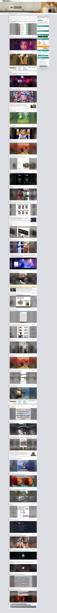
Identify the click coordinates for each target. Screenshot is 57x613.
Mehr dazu (11, 558)
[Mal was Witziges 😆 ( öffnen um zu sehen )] (23, 164)
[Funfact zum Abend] (23, 393)
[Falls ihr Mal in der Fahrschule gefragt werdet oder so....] (23, 332)
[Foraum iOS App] (40, 36)
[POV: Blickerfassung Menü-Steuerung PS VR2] (23, 481)
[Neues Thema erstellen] (8, 17)
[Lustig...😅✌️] (23, 59)
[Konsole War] (23, 362)
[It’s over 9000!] (23, 133)
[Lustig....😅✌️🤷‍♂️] (23, 118)
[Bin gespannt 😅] (23, 414)
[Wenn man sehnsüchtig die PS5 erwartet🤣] (23, 581)
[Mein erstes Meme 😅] (23, 247)
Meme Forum (17, 7)
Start (12, 15)
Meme (14, 15)
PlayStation (46, 32)
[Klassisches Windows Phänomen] (23, 596)
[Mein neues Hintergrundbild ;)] (23, 96)
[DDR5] (23, 232)
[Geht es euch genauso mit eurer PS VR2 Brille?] (23, 496)
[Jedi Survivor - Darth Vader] (23, 279)
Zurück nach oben (44, 66)
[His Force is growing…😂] (23, 527)
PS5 (42, 32)
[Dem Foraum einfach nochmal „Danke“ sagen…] (23, 542)
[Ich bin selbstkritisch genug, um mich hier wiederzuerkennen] (23, 444)
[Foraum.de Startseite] (7, 1)
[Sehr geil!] (23, 194)
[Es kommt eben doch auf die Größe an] (23, 301)
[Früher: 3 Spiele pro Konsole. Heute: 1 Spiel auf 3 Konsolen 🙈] (23, 210)
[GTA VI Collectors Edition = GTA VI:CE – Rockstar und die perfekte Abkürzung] (23, 81)
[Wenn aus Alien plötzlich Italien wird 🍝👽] (23, 179)
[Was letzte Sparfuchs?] (23, 317)
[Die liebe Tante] (23, 347)
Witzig (39, 32)
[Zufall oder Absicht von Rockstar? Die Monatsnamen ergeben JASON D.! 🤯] (23, 44)
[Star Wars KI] (23, 429)
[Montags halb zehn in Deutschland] (23, 378)
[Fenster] (23, 512)
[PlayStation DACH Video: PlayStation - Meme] (13, 290)
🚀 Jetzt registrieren (43, 55)
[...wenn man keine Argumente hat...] (23, 466)
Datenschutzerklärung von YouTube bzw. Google (30, 570)
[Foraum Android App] (45, 36)
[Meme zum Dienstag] (23, 148)
